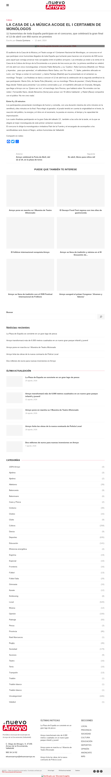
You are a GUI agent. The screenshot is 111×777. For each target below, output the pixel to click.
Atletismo (56, 484)
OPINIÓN (85, 749)
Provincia (56, 631)
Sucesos (56, 655)
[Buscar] (101, 316)
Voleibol (56, 702)
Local (56, 602)
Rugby (56, 643)
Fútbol (56, 572)
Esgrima (56, 555)
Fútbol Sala (56, 578)
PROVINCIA (86, 730)
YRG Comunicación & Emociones (12, 772)
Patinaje (56, 620)
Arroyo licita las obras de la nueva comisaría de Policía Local (32, 354)
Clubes (56, 514)
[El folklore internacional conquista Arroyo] (30, 233)
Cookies (77, 770)
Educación (56, 543)
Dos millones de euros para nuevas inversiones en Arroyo (31, 361)
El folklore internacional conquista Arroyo (30, 252)
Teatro (56, 661)
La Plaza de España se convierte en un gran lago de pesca (31, 334)
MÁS (83, 756)
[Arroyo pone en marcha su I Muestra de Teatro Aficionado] (30, 191)
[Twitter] (98, 771)
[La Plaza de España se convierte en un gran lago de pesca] (14, 381)
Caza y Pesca (56, 502)
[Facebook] (94, 771)
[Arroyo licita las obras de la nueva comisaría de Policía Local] (14, 430)
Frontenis (56, 567)
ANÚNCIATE (86, 753)
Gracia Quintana (23, 40)
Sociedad (56, 649)
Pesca (56, 625)
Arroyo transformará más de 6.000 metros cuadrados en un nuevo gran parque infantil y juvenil (47, 340)
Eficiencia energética (56, 549)
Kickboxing (56, 596)
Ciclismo (56, 508)
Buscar (9, 312)
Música (56, 608)
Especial (56, 561)
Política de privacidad (65, 770)
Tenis (56, 667)
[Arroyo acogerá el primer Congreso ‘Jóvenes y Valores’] (81, 275)
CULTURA (85, 737)
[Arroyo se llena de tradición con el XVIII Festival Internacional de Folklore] (30, 275)
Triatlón (56, 678)
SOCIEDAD (86, 734)
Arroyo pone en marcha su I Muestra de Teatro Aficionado (31, 347)
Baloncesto (56, 490)
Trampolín (56, 672)
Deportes (56, 537)
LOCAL (84, 726)
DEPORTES (86, 745)
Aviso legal (51, 770)
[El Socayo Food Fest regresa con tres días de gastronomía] (81, 191)
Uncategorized (56, 696)
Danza (56, 531)
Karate (56, 590)
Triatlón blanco (56, 684)
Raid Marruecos (56, 637)
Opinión (56, 614)
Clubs (56, 520)
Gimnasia (56, 584)
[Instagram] (101, 771)
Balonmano (56, 496)
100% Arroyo (56, 467)
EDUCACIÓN (86, 741)
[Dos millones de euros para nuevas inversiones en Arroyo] (14, 446)
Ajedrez (56, 473)
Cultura (9, 20)
